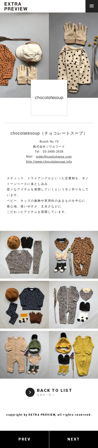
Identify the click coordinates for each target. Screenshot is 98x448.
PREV (24, 439)
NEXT (73, 439)
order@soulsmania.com (54, 156)
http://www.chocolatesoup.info (49, 161)
